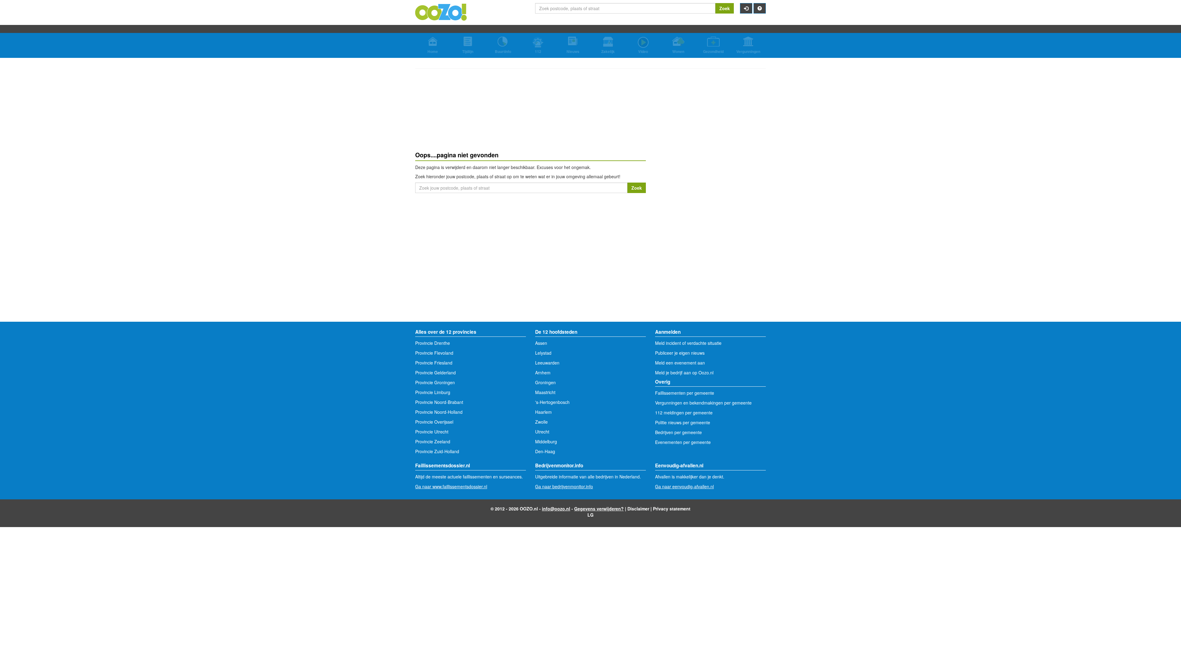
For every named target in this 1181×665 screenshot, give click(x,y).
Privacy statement (671, 509)
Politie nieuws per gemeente (682, 422)
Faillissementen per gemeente (684, 393)
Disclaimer (638, 509)
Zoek (724, 8)
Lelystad (543, 353)
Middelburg (546, 441)
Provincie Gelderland (435, 372)
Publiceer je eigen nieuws (680, 353)
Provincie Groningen (435, 382)
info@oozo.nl (556, 509)
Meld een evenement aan (680, 363)
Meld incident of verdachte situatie (688, 343)
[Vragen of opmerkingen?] (760, 8)
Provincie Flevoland (434, 353)
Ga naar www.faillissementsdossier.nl (451, 486)
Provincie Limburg (432, 392)
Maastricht (545, 392)
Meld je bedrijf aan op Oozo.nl (684, 372)
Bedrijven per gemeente (678, 432)
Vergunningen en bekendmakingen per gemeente (703, 403)
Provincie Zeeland (432, 441)
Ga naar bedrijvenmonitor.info (564, 486)
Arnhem (543, 372)
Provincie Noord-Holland (439, 412)
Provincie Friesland (433, 363)
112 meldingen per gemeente (684, 412)
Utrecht (542, 432)
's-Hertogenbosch (552, 402)
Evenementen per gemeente (683, 442)
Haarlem (543, 412)
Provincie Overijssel (434, 422)
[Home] (441, 11)
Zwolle (541, 422)
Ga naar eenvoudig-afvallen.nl (684, 486)
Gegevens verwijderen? (599, 509)
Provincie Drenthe (432, 343)
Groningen (545, 382)
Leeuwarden (547, 363)
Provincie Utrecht (431, 432)
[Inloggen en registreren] (746, 8)
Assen (541, 343)
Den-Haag (545, 451)
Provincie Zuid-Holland (437, 451)
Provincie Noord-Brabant (439, 402)
